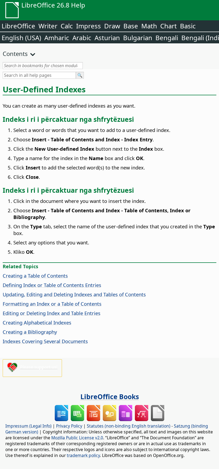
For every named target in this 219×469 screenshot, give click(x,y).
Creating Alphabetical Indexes (37, 322)
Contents (15, 54)
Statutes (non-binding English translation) (128, 426)
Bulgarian (137, 37)
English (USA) (21, 37)
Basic (188, 25)
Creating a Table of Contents (35, 275)
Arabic (81, 37)
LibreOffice (18, 25)
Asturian (107, 37)
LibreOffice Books (109, 396)
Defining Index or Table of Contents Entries (52, 285)
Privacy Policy (69, 426)
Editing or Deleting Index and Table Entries (51, 313)
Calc (67, 25)
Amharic (56, 37)
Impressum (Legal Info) (28, 426)
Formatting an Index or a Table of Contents (52, 303)
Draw (112, 25)
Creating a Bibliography (30, 331)
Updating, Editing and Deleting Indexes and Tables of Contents (74, 294)
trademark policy (83, 455)
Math (149, 25)
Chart (168, 25)
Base (130, 25)
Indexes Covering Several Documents (45, 341)
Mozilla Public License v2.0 (77, 438)
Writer (47, 25)
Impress (88, 25)
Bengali (166, 37)
